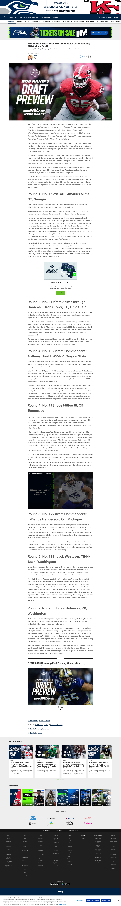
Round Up (25, 841)
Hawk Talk (70, 861)
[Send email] (88, 57)
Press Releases (25, 857)
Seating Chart (113, 854)
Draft (25, 838)
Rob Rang (36, 55)
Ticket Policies (113, 857)
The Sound (40, 841)
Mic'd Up (41, 847)
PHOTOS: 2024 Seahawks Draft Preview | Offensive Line (54, 663)
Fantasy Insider (25, 862)
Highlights (40, 838)
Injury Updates (25, 843)
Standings (8, 846)
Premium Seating (56, 725)
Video (40, 835)
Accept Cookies (106, 900)
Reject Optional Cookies (93, 900)
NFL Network (40, 862)
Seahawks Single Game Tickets (39, 721)
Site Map (25, 875)
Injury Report (9, 851)
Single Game (113, 838)
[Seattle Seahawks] (60, 892)
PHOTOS (56, 835)
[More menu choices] (60, 17)
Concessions (98, 853)
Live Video (40, 865)
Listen (69, 835)
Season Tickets (113, 841)
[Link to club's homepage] (5, 17)
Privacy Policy (62, 904)
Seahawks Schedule (35, 733)
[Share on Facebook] (81, 57)
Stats (8, 849)
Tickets (113, 835)
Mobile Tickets (113, 843)
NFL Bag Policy (98, 860)
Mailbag (25, 854)
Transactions (8, 854)
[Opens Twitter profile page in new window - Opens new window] (35, 58)
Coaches (9, 843)
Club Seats (113, 849)
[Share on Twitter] (84, 57)
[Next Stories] (109, 797)
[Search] (99, 17)
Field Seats (39, 725)
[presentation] (111, 780)
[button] (60, 490)
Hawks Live (69, 858)
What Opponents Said (24, 871)
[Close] (118, 900)
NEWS (25, 835)
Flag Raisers (55, 862)
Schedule (83, 835)
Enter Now (60, 293)
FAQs (98, 862)
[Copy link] (91, 56)
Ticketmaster (113, 864)
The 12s (56, 865)
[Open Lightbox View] (60, 690)
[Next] (73, 707)
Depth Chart (8, 841)
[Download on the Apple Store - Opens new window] (54, 884)
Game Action (56, 853)
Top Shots (56, 850)
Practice (56, 856)
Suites (46, 725)
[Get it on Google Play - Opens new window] (66, 885)
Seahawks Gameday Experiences (39, 729)
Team (8, 835)
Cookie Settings (79, 900)
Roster (8, 838)
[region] (60, 900)
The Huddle (69, 864)
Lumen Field (98, 838)
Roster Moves (25, 860)
